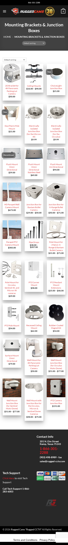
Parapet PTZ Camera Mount (12, 243)
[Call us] (56, 511)
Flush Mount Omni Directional (12, 167)
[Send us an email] (51, 511)
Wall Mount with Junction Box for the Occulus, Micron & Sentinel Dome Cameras (33, 407)
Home (7, 36)
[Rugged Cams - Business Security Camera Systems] (33, 11)
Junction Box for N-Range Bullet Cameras (56, 207)
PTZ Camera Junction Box (56, 401)
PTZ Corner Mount (34, 283)
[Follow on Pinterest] (62, 511)
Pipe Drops (34, 242)
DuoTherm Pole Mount (12, 127)
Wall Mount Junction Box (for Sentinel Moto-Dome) (12, 404)
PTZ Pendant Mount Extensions (56, 285)
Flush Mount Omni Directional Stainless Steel (34, 168)
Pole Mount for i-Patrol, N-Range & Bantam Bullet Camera (56, 246)
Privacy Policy (47, 540)
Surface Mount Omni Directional (12, 358)
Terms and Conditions (25, 540)
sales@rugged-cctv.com (52, 461)
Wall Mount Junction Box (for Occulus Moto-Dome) (56, 364)
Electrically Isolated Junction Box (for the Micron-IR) (34, 131)
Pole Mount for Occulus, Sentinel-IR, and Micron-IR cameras (12, 288)
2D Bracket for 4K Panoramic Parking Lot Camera (12, 89)
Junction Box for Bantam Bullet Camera (33, 207)
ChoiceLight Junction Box (56, 87)
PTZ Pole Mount (12, 325)
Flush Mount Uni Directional (56, 165)
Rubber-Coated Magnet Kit (56, 326)
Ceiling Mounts (34, 86)
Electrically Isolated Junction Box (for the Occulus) (56, 131)
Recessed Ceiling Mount (33, 326)
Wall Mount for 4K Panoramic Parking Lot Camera (34, 364)
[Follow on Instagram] (45, 511)
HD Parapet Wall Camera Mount (11, 205)
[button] (4, 11)
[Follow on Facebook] (40, 511)
